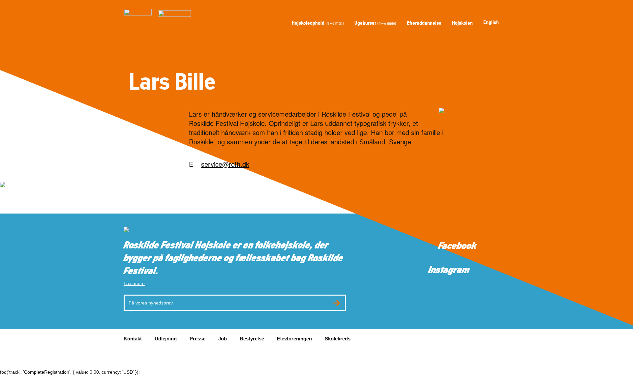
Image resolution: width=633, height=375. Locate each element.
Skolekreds (337, 338)
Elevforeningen (294, 338)
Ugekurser (375, 23)
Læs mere (134, 283)
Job (222, 338)
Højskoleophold (318, 23)
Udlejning (166, 338)
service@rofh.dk (225, 164)
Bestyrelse (252, 338)
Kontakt (133, 338)
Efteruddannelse (424, 23)
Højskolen (462, 23)
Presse (197, 338)
